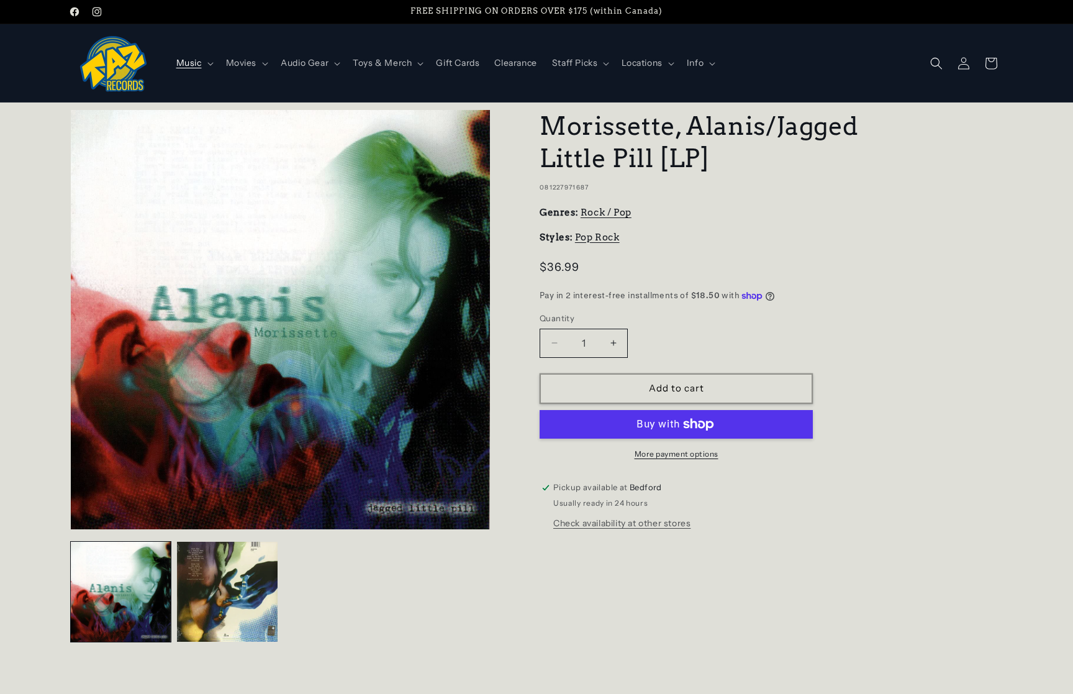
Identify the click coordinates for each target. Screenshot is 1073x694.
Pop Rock (597, 237)
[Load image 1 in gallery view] (121, 592)
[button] (194, 63)
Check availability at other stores (621, 523)
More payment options (676, 454)
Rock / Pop (606, 212)
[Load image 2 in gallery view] (227, 592)
